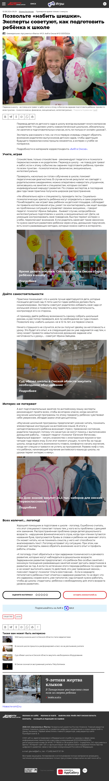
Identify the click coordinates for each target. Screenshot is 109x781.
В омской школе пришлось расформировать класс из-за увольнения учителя (49, 646)
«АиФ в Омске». (78, 149)
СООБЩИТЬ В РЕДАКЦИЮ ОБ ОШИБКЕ (48, 719)
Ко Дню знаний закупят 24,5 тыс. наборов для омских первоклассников (60, 499)
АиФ (95, 110)
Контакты (26, 719)
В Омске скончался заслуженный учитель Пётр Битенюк (40, 664)
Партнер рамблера (47, 770)
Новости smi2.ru (12, 706)
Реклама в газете (48, 716)
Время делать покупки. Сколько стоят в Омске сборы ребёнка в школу (61, 273)
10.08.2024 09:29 (10, 11)
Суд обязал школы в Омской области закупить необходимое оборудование (55, 383)
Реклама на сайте (30, 716)
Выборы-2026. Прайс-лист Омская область (77, 716)
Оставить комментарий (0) (85, 595)
